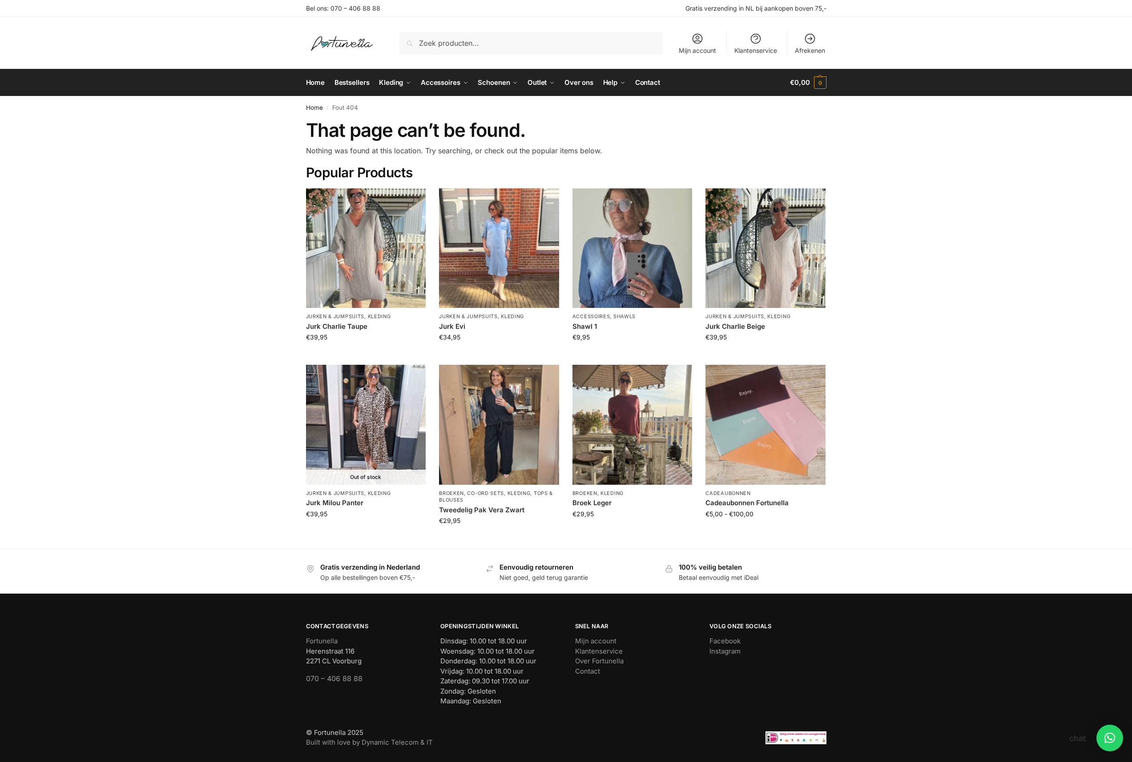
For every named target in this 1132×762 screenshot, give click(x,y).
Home (314, 107)
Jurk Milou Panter (334, 503)
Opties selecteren (766, 532)
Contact (587, 671)
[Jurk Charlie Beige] (765, 248)
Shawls (624, 316)
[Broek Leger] (632, 425)
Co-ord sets (485, 493)
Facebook (725, 641)
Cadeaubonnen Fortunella (747, 503)
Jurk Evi (452, 326)
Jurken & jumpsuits (335, 316)
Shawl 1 (584, 326)
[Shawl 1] (632, 248)
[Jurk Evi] (499, 248)
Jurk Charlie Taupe (336, 326)
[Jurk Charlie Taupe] (366, 248)
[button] (808, 82)
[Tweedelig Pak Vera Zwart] (499, 425)
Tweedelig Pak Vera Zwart (481, 510)
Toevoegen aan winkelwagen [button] (365, 355)
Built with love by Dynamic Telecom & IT (369, 742)
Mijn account (697, 50)
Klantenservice (755, 50)
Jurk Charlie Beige (735, 326)
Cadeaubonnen (727, 493)
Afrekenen (810, 50)
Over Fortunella (599, 661)
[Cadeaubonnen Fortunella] (765, 425)
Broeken (451, 493)
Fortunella (322, 641)
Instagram (725, 651)
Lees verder (366, 532)
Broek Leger (592, 503)
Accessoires (591, 316)
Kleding (379, 316)
